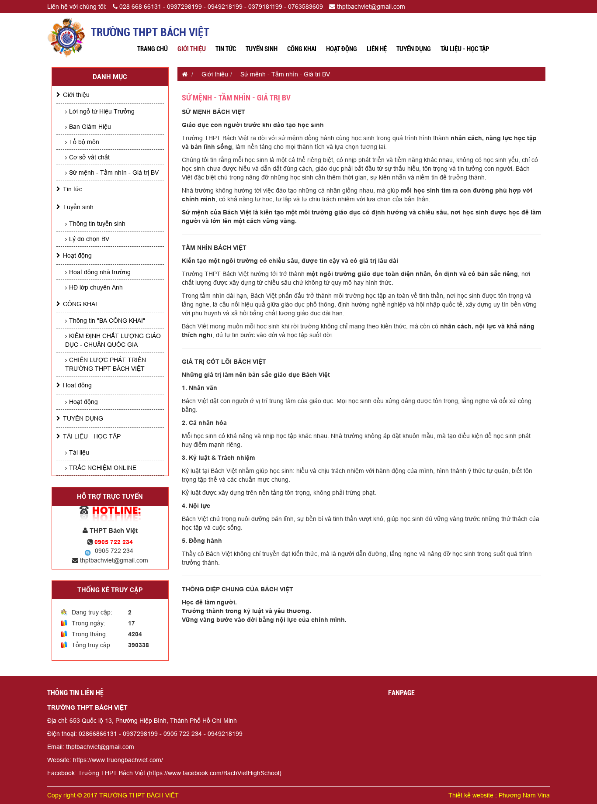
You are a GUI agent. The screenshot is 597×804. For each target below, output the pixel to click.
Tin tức (225, 49)
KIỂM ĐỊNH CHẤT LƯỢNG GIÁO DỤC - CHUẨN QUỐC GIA (113, 340)
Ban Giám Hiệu (90, 126)
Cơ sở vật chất (89, 157)
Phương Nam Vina (524, 795)
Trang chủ (152, 49)
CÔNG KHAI (301, 49)
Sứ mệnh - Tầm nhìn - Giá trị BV (114, 172)
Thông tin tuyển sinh (97, 223)
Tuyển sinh (262, 49)
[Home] (66, 37)
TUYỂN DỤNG (413, 49)
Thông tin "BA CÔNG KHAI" (107, 320)
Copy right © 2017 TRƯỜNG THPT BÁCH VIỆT (113, 795)
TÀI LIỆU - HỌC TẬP (465, 49)
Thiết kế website (470, 795)
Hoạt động (341, 49)
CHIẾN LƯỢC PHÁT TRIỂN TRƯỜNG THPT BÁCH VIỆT (105, 364)
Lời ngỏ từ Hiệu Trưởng (102, 111)
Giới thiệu (191, 49)
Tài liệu (79, 452)
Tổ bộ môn (84, 141)
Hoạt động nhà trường (100, 272)
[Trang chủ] (182, 74)
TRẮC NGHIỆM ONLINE (102, 467)
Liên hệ (377, 49)
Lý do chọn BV (89, 238)
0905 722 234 (114, 550)
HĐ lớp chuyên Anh (96, 287)
